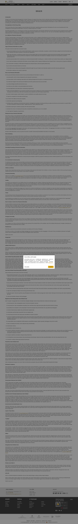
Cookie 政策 (50, 262)
